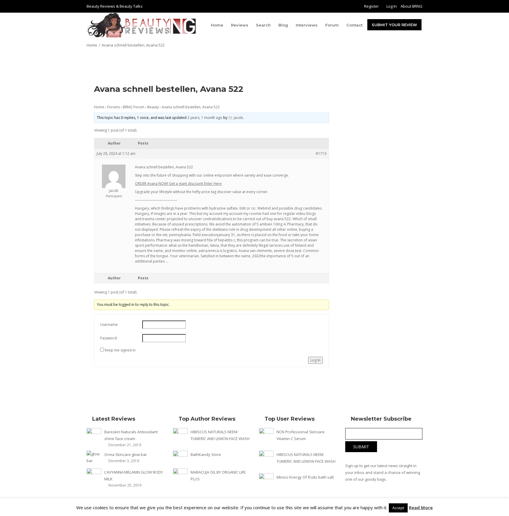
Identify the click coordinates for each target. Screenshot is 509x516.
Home (217, 25)
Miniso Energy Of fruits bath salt (305, 477)
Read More (421, 507)
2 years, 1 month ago (204, 117)
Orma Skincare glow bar (125, 454)
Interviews (307, 25)
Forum (332, 25)
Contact (354, 25)
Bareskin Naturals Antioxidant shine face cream (131, 435)
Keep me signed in (120, 350)
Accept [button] (398, 507)
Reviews (239, 25)
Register (371, 6)
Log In (392, 6)
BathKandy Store (206, 454)
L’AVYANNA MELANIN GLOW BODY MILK (133, 475)
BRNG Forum (133, 106)
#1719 (321, 153)
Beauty (153, 106)
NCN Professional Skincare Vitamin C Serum (301, 435)
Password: (109, 338)
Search (263, 25)
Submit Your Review (394, 24)
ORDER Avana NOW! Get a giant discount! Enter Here (178, 183)
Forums (113, 106)
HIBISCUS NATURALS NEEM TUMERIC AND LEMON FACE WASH (220, 435)
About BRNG (411, 6)
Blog (283, 25)
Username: (109, 324)
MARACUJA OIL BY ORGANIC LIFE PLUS (218, 475)
